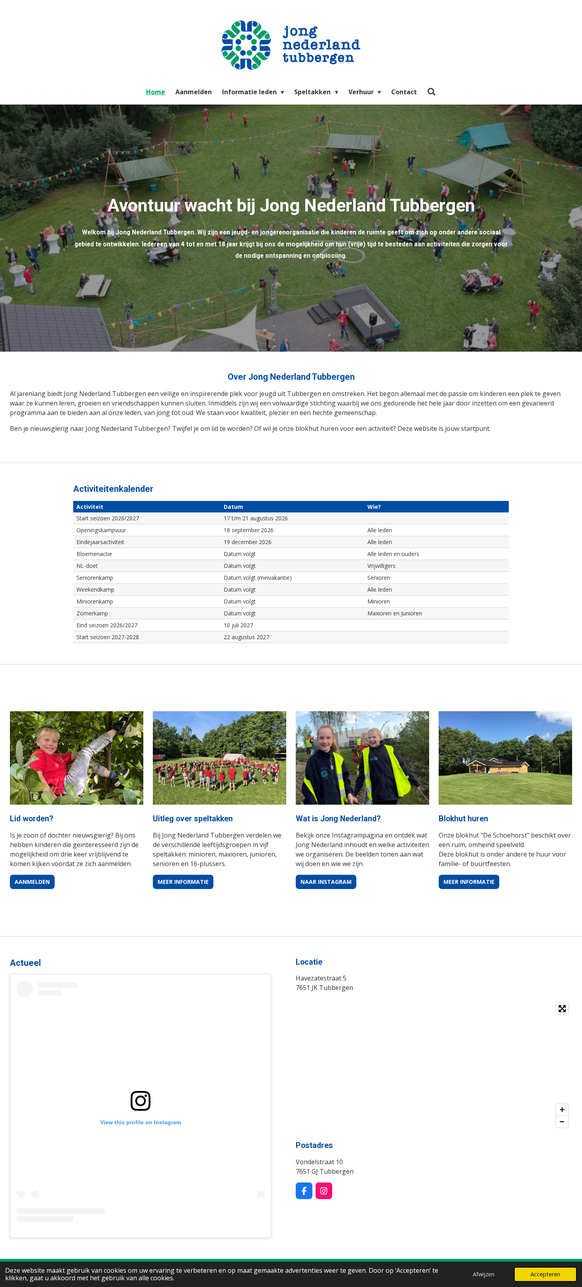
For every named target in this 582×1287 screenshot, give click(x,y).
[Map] (434, 1065)
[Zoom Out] (562, 1121)
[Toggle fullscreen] (562, 1009)
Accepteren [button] (545, 1274)
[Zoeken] (431, 91)
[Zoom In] (562, 1110)
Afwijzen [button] (484, 1274)
